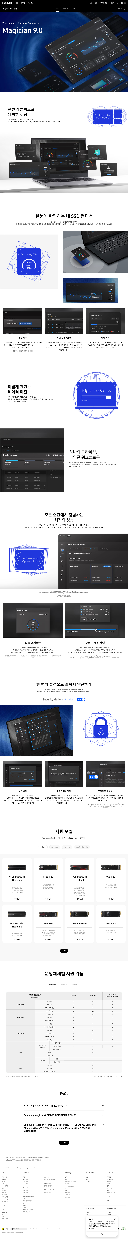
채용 (108, 1200)
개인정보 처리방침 (33, 1229)
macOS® (64, 984)
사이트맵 (58, 1229)
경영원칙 (109, 1212)
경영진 (108, 1184)
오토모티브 (4, 1212)
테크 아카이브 (68, 1192)
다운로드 (120, 9)
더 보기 (64, 951)
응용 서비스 (67, 1190)
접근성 (52, 1229)
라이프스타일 (5, 1219)
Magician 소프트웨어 (28, 1210)
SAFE (67, 1184)
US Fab (67, 1195)
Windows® (52, 984)
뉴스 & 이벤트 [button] (93, 3)
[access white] (7, 1229)
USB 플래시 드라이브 (82, 847)
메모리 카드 (67, 847)
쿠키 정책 (107, 1227)
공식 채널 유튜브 (118, 1229)
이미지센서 (4, 1192)
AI (3, 1208)
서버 (3, 1210)
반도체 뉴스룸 (110, 1192)
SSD (3, 1182)
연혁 (108, 1186)
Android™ (76, 984)
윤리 (108, 1190)
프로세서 (4, 1190)
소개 (66, 1177)
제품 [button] (17, 3)
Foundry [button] (30, 3)
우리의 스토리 (110, 1179)
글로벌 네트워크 (48, 1186)
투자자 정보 (109, 1188)
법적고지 (41, 1229)
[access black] (3, 1229)
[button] (18, 1229)
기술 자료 (25, 1190)
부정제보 (109, 1215)
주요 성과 (88, 1212)
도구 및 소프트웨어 (27, 1201)
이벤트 (87, 1179)
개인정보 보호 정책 (99, 1227)
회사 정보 (109, 1177)
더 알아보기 (17, 899)
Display (4, 1201)
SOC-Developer (48, 1192)
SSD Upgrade (26, 1212)
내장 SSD (43, 847)
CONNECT (67, 1197)
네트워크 (4, 1214)
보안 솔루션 (5, 1197)
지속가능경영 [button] (103, 3)
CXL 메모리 (5, 1186)
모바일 (3, 1216)
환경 (87, 1215)
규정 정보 (25, 1184)
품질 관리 (25, 1179)
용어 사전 (25, 1192)
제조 (66, 1188)
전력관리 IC (5, 1199)
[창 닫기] (115, 1219)
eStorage (4, 1184)
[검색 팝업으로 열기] (118, 3)
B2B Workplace (48, 1190)
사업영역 (109, 1182)
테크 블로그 (88, 1181)
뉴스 (87, 1177)
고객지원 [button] (23, 3)
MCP (3, 1188)
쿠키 (47, 1229)
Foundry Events (69, 1186)
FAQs (73, 9)
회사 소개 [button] (111, 3)
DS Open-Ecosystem (49, 1179)
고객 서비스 (26, 1182)
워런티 (24, 1207)
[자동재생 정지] (73, 88)
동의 (102, 1234)
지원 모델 (65, 9)
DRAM (4, 1179)
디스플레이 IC (5, 1195)
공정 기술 (67, 1179)
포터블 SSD (55, 847)
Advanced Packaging (70, 1181)
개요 (57, 9)
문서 (24, 1203)
